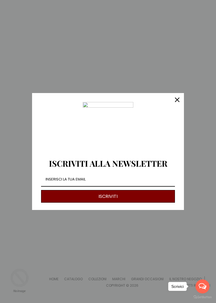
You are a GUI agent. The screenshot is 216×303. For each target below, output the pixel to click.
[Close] (177, 100)
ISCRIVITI (108, 196)
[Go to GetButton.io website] (203, 297)
